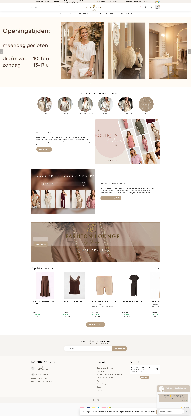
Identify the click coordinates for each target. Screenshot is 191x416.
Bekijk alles (144, 377)
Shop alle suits (44, 149)
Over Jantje (100, 365)
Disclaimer (100, 387)
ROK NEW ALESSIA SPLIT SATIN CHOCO (44, 302)
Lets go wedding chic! (111, 198)
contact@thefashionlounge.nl (45, 374)
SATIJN (129, 14)
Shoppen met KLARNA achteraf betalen (109, 374)
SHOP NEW (71, 14)
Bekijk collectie (94, 324)
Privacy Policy (101, 384)
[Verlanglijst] (151, 7)
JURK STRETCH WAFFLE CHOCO (133, 301)
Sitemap (99, 390)
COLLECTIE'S (84, 14)
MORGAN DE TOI (106, 14)
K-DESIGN (119, 14)
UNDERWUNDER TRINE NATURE (104, 301)
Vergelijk (38, 316)
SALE (95, 14)
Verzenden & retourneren (105, 377)
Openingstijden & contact (105, 368)
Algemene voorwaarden (105, 381)
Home (61, 14)
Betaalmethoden (102, 371)
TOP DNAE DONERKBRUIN (72, 301)
